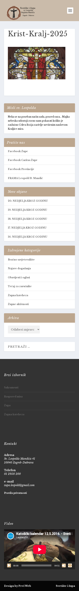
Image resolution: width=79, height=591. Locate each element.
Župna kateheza (18, 295)
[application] (39, 549)
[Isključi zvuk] (64, 565)
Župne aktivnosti (18, 304)
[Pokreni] (9, 565)
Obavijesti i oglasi (19, 277)
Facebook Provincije (21, 169)
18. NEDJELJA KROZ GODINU (27, 218)
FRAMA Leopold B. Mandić (25, 178)
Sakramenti (11, 387)
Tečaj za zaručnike (20, 286)
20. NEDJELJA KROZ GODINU (28, 200)
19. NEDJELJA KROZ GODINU (27, 209)
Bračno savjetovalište (21, 259)
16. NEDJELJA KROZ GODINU (27, 236)
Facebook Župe (18, 151)
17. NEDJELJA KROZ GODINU (27, 227)
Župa (7, 405)
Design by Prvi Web (17, 586)
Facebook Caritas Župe (22, 160)
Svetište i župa (65, 586)
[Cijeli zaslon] (70, 565)
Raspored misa (13, 396)
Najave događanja (19, 268)
